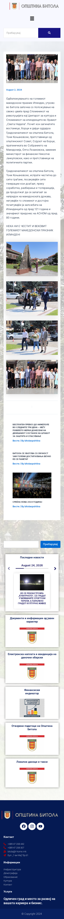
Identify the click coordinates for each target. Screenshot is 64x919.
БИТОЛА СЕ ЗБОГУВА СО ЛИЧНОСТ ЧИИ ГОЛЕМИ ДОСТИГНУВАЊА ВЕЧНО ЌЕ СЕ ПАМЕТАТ (32, 456)
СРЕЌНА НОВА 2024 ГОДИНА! (27, 502)
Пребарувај (50, 544)
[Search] (49, 33)
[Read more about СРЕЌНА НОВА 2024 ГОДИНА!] (32, 485)
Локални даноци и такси (32, 761)
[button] (32, 19)
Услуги (8, 891)
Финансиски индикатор (32, 691)
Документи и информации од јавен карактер (32, 620)
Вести (16, 440)
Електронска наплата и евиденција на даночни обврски (32, 656)
